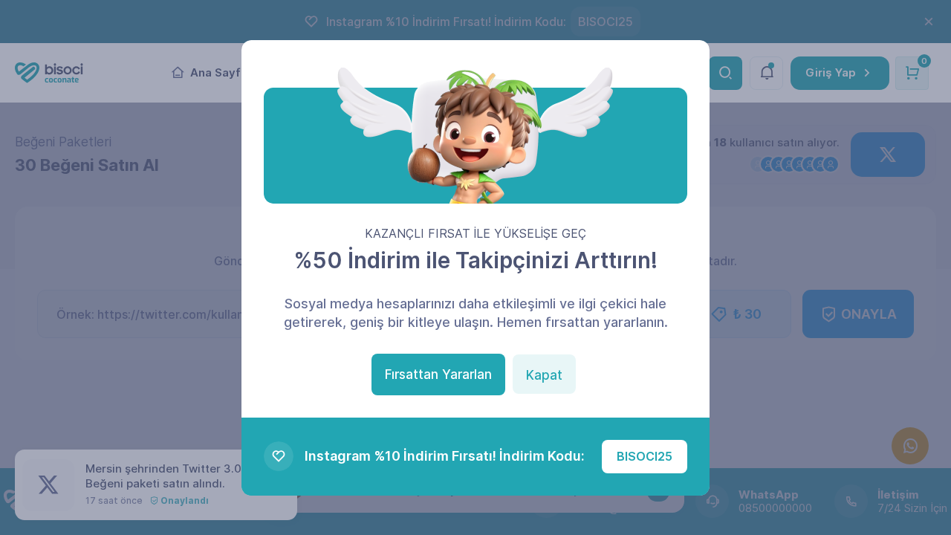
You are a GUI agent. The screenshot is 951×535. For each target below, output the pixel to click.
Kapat (544, 375)
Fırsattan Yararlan (438, 374)
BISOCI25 (644, 456)
